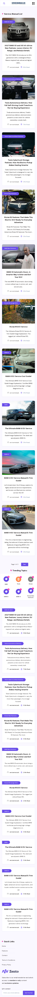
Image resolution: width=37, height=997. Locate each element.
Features (5, 951)
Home (4, 946)
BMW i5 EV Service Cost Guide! (18, 376)
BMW (6, 404)
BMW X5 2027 (9, 22)
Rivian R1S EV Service (18, 327)
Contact (4, 955)
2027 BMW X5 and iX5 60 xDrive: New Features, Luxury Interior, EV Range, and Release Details (18, 48)
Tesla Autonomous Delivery (13, 79)
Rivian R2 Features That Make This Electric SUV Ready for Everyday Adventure (18, 219)
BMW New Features (10, 248)
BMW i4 (7, 509)
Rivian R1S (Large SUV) (11, 303)
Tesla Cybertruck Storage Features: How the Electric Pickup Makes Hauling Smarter (18, 162)
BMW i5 (7, 352)
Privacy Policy (6, 965)
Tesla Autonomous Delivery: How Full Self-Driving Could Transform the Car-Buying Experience (19, 105)
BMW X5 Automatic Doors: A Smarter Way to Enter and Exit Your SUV (18, 274)
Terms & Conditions (8, 960)
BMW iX (7, 454)
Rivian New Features (11, 193)
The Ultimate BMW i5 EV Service (18, 428)
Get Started (29, 993)
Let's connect (6, 989)
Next (24, 564)
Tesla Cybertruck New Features (14, 136)
